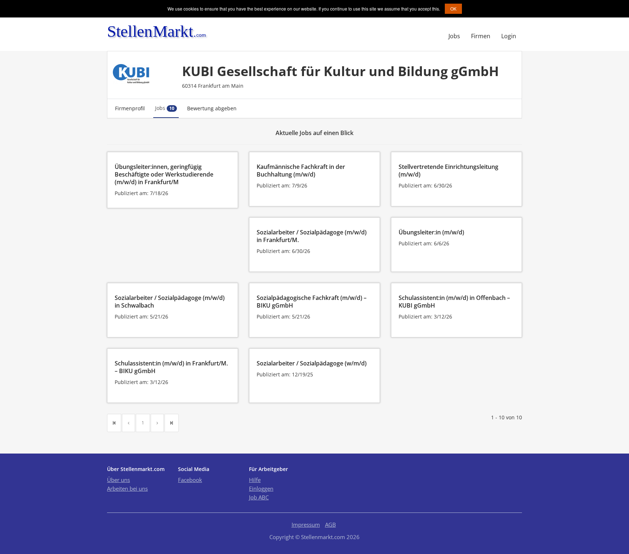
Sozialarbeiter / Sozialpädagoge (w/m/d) (312, 363)
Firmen (480, 36)
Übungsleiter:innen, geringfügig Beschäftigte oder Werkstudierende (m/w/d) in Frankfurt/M (164, 174)
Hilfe (255, 479)
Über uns (118, 479)
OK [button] (453, 8)
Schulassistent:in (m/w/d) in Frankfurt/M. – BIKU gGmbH (171, 367)
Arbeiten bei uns (127, 488)
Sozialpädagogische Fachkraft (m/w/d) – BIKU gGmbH (312, 301)
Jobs (454, 36)
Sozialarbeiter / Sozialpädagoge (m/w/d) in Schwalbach (170, 301)
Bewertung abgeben (212, 108)
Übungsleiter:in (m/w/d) (431, 232)
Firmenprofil (130, 108)
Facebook (190, 479)
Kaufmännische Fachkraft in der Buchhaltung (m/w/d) (301, 170)
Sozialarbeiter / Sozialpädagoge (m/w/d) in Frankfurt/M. (312, 236)
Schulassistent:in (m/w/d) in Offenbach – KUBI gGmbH (454, 301)
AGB (330, 524)
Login (508, 36)
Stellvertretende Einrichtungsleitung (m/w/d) (448, 170)
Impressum (306, 524)
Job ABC (259, 497)
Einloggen (261, 488)
